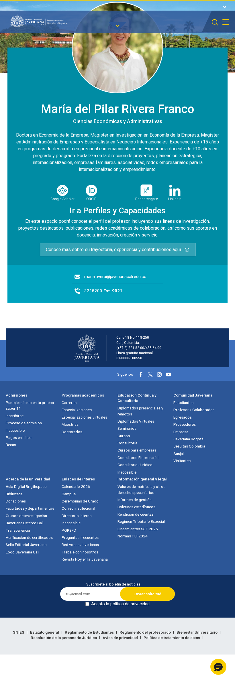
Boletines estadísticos (136, 506)
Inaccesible (15, 430)
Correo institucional (78, 508)
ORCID (91, 199)
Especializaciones (77, 409)
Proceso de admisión (24, 423)
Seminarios (126, 428)
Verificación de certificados (29, 537)
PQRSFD (69, 530)
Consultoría (127, 443)
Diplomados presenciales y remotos (140, 411)
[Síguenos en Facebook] (141, 374)
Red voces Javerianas (80, 544)
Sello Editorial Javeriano (26, 544)
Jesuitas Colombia (189, 446)
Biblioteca (14, 494)
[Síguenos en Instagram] (159, 374)
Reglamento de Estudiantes (90, 632)
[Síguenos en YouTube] (168, 374)
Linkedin (174, 199)
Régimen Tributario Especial (141, 521)
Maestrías (70, 424)
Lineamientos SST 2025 (137, 529)
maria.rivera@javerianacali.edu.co (115, 276)
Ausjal (178, 453)
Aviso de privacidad (121, 637)
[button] (218, 667)
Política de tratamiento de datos (172, 637)
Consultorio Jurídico (134, 464)
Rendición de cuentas (135, 514)
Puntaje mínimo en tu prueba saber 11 (30, 405)
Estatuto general (45, 632)
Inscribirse (14, 415)
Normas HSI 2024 (132, 536)
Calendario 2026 (76, 486)
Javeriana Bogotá (188, 439)
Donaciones (16, 501)
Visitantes (182, 460)
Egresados (182, 417)
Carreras (69, 402)
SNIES (19, 632)
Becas (11, 444)
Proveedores (184, 424)
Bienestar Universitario (197, 632)
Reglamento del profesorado (146, 632)
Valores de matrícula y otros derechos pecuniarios (141, 489)
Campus (69, 494)
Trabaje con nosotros (80, 552)
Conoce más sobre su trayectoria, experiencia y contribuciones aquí (114, 249)
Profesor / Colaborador (193, 409)
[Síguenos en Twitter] (150, 374)
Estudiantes (183, 402)
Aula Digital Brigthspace (26, 486)
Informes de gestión (134, 499)
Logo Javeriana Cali (22, 552)
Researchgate (146, 199)
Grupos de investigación (26, 515)
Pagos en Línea (19, 437)
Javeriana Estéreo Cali (25, 523)
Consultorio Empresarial (137, 457)
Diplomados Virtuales (135, 421)
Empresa (180, 431)
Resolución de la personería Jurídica (64, 637)
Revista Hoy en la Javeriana (85, 559)
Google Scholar (62, 199)
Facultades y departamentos (30, 508)
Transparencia (18, 530)
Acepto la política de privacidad (120, 603)
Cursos (123, 435)
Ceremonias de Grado (80, 501)
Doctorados (72, 431)
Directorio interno (77, 515)
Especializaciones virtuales (84, 417)
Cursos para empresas (136, 450)
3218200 (103, 290)
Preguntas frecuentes (80, 537)
